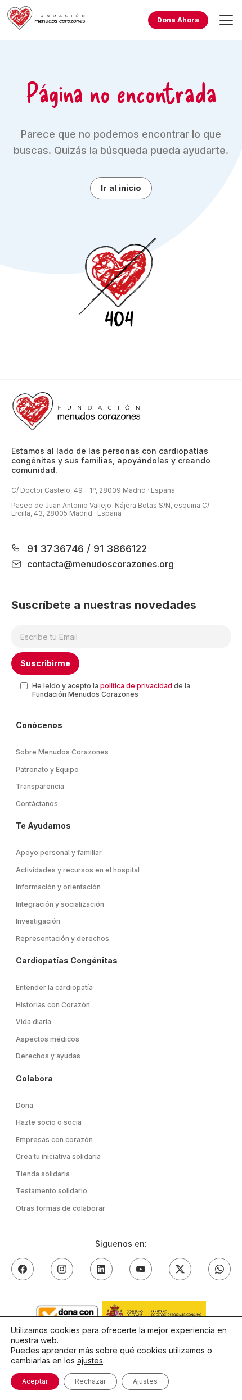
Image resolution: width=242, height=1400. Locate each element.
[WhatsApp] (219, 1269)
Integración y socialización (60, 904)
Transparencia (40, 786)
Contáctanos (37, 803)
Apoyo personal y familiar (59, 852)
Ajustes (145, 1381)
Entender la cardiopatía (54, 987)
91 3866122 (119, 548)
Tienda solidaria (43, 1174)
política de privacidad (136, 685)
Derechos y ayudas (48, 1056)
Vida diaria (33, 1021)
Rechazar (90, 1381)
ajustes (90, 1360)
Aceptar (35, 1381)
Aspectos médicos (47, 1039)
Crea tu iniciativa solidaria (58, 1156)
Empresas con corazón (54, 1139)
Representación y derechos (62, 938)
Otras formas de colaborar (60, 1208)
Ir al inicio (121, 188)
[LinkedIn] (101, 1269)
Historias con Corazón (53, 1005)
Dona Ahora (178, 20)
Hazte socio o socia (49, 1122)
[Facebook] (22, 1269)
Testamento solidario (51, 1191)
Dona (24, 1105)
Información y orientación (58, 887)
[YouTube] (140, 1269)
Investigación (38, 921)
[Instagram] (62, 1269)
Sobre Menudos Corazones (62, 752)
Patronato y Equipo (47, 769)
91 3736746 (57, 548)
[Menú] (226, 20)
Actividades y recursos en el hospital (78, 870)
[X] (180, 1269)
